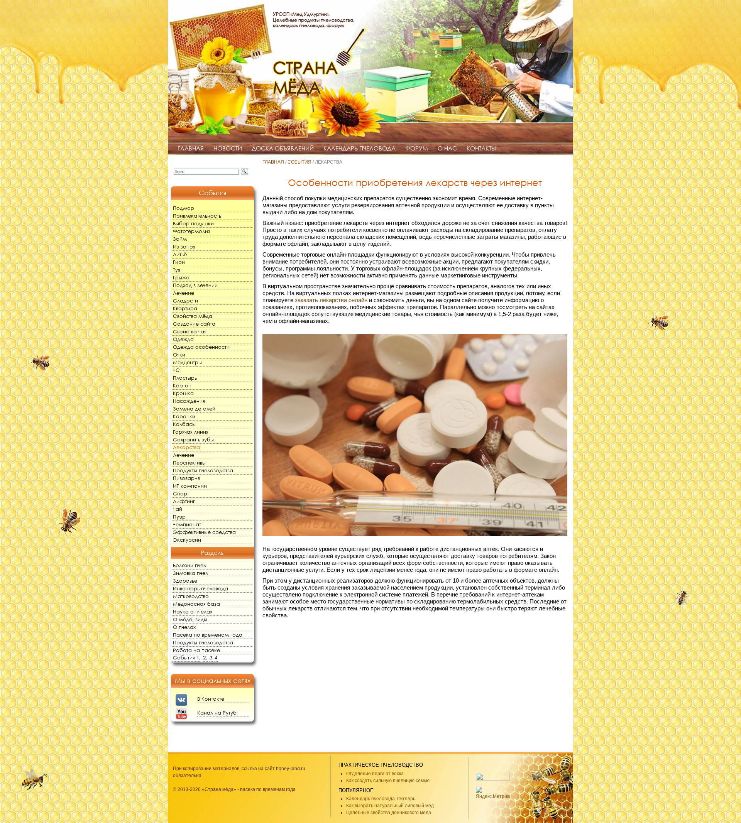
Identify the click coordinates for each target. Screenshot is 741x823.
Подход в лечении (195, 285)
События (299, 162)
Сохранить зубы (193, 439)
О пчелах (184, 627)
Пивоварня (186, 478)
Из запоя (184, 246)
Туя (176, 270)
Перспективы (189, 463)
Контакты (481, 148)
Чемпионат (187, 524)
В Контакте (210, 699)
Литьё (180, 254)
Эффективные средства (204, 532)
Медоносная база (196, 604)
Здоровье (185, 581)
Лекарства (186, 447)
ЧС (176, 370)
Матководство (191, 596)
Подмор (183, 208)
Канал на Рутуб (217, 713)
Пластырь (185, 378)
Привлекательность (197, 216)
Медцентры (187, 362)
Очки (179, 355)
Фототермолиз (191, 231)
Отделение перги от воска (375, 773)
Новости (227, 148)
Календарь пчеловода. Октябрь (380, 798)
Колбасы (184, 424)
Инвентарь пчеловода (200, 588)
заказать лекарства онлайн (331, 300)
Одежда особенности (201, 347)
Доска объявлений (283, 148)
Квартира (185, 308)
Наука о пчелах (192, 611)
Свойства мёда (192, 316)
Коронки (184, 416)
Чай (177, 509)
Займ (180, 239)
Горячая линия (190, 432)
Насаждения (189, 401)
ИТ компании (190, 486)
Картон (182, 385)
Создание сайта (194, 324)
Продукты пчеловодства (203, 470)
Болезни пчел (189, 565)
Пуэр (179, 517)
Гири (179, 262)
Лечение (183, 293)
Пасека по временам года (207, 635)
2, (205, 657)
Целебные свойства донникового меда (388, 812)
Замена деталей (194, 409)
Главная (191, 148)
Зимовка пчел (190, 573)
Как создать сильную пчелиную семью (388, 780)
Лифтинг (184, 501)
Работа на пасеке (196, 650)
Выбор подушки (193, 223)
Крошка (183, 393)
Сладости (185, 300)
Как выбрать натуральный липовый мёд (390, 805)
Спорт (181, 493)
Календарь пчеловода (359, 148)
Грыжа (181, 277)
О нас (447, 148)
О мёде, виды (190, 619)
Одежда (183, 339)
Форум (416, 148)
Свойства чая (189, 331)
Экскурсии (187, 540)
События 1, (187, 657)
